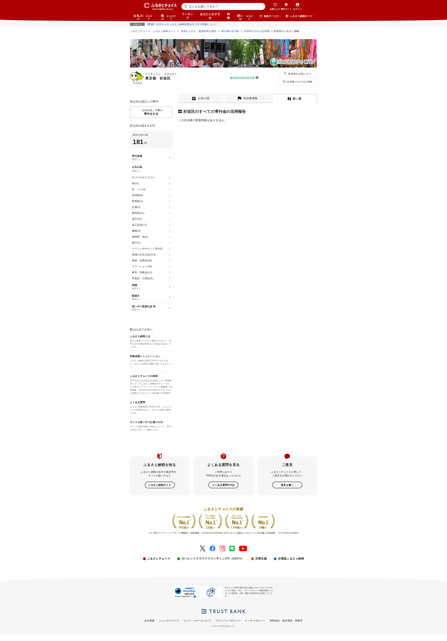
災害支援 (261, 558)
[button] (257, 78)
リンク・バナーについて (197, 620)
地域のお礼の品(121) (144, 254)
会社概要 (149, 620)
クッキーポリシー (255, 620)
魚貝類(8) (137, 195)
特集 (228, 16)
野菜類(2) (137, 201)
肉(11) (135, 183)
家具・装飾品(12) (142, 272)
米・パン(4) (139, 189)
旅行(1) (136, 242)
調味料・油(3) (140, 236)
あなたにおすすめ (210, 16)
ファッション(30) (142, 266)
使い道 (245, 17)
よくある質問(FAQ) (223, 485)
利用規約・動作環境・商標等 (286, 620)
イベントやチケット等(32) (147, 248)
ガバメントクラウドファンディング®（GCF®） (212, 558)
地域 (168, 17)
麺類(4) (136, 230)
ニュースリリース (169, 620)
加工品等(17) (139, 224)
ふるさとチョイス (158, 558)
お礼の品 (142, 17)
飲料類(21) (138, 213)
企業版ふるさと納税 (291, 558)
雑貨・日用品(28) (142, 260)
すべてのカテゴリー (143, 177)
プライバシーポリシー (228, 620)
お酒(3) (136, 207)
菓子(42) (137, 219)
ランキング (187, 16)
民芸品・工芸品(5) (142, 278)
